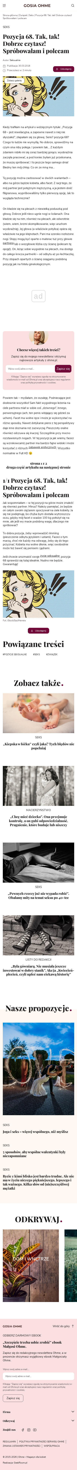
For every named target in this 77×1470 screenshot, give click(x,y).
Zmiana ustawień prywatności (21, 1446)
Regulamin (9, 1442)
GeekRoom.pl (20, 1463)
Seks (31, 15)
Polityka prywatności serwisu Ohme (41, 1442)
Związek (23, 15)
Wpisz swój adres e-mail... (16, 1369)
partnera (8, 243)
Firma (6, 1412)
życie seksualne (50, 556)
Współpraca (52, 1446)
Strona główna (10, 15)
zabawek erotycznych (42, 447)
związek (52, 654)
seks (37, 654)
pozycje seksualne (15, 654)
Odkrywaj (9, 1421)
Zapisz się (63, 368)
